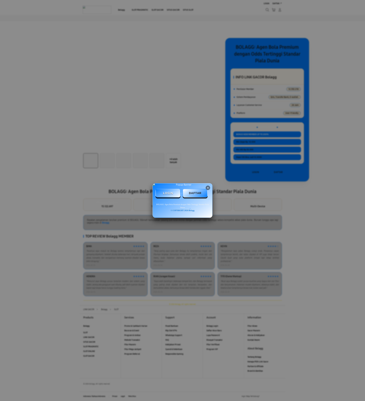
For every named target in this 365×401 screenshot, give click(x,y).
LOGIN (168, 193)
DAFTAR (195, 193)
